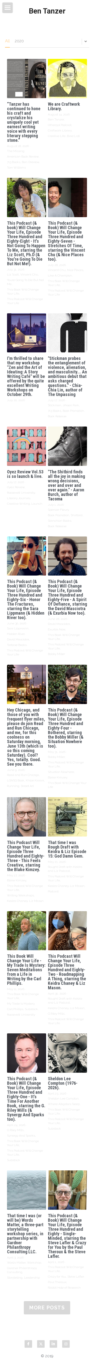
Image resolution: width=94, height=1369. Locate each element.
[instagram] (66, 1344)
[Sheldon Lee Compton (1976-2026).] (67, 1053)
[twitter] (41, 1344)
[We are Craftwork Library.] (67, 78)
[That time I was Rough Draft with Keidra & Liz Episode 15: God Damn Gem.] (67, 817)
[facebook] (28, 1344)
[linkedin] (53, 1344)
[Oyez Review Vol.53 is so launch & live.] (26, 446)
